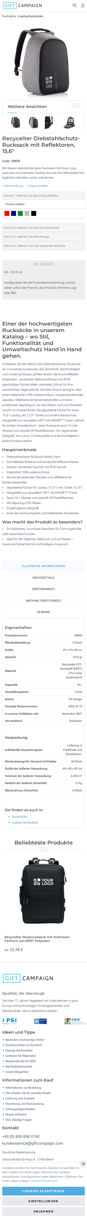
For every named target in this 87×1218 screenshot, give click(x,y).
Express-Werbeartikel (19, 1050)
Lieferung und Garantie (19, 1098)
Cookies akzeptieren (43, 1191)
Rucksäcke (9, 16)
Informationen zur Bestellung (23, 1087)
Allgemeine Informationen (43, 566)
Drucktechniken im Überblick (23, 1045)
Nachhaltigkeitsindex (43, 600)
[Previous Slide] (74, 105)
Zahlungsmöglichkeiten (20, 1109)
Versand (43, 612)
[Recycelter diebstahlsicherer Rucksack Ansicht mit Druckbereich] (43, 59)
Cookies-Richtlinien (43, 1181)
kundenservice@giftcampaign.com (32, 1143)
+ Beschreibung (12, 186)
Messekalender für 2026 (20, 1061)
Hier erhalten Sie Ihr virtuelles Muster (28, 1092)
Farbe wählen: (14, 204)
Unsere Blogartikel (17, 1071)
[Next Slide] (78, 105)
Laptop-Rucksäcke (31, 16)
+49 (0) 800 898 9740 (20, 1136)
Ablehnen (43, 1211)
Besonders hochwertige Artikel (24, 1039)
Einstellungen (43, 1201)
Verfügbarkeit (43, 589)
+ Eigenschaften (37, 186)
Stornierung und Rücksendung (24, 1103)
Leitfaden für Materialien (20, 1055)
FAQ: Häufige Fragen (18, 1119)
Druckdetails (44, 577)
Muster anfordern (16, 1114)
